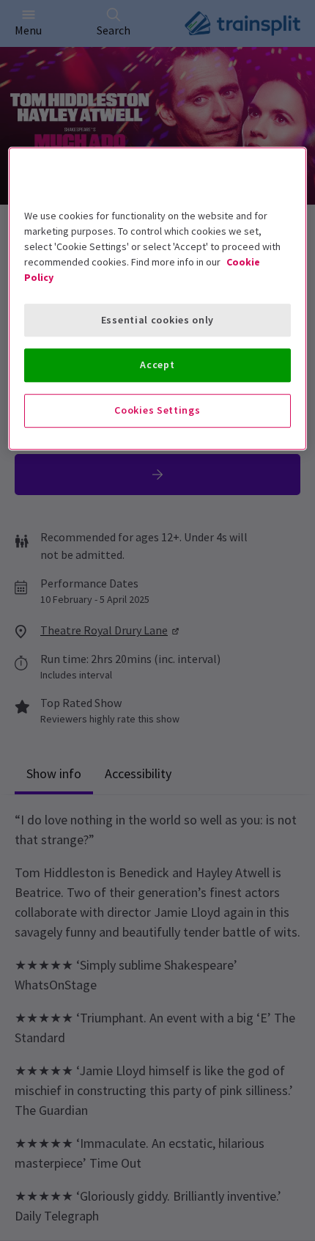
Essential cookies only (157, 319)
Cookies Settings (157, 410)
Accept (157, 365)
